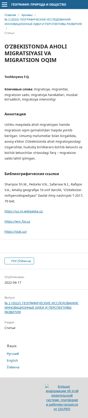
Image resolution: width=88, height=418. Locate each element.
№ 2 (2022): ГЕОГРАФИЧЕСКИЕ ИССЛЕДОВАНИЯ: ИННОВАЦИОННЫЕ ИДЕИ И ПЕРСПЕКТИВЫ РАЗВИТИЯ (43, 21)
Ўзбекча (13, 367)
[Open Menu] (4, 4)
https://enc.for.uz (17, 221)
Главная (10, 15)
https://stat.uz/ (16, 231)
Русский (13, 354)
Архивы (26, 15)
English (12, 360)
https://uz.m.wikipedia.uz (24, 211)
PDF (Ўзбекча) (21, 261)
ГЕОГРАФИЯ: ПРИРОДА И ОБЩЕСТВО (38, 4)
